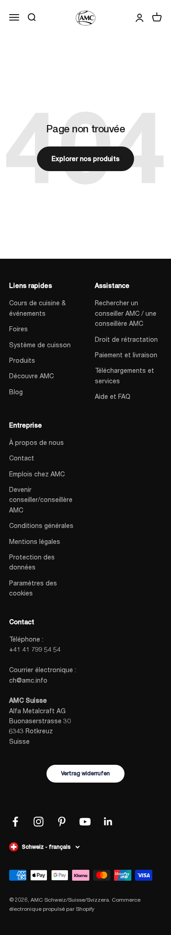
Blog (16, 392)
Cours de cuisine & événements (37, 308)
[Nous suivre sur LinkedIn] (108, 821)
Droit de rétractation (126, 339)
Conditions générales (41, 525)
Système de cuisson (40, 345)
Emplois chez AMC (37, 474)
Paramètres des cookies (33, 588)
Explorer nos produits (85, 158)
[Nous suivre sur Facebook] (15, 821)
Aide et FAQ (112, 396)
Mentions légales (34, 541)
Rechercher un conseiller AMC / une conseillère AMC (125, 313)
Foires (18, 329)
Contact (21, 458)
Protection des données (32, 562)
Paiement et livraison (126, 355)
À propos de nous (36, 442)
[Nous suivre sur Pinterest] (62, 821)
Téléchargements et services (124, 375)
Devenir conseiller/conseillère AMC (41, 500)
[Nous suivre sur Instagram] (38, 821)
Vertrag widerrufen (85, 773)
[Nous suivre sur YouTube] (85, 821)
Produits (22, 360)
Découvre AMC (31, 376)
